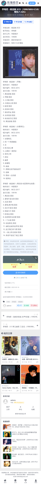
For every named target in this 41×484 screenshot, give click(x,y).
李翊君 (14, 302)
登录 (32, 3)
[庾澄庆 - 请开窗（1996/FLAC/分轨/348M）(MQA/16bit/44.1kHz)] (7, 427)
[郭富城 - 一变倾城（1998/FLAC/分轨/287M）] (30, 374)
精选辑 (20, 302)
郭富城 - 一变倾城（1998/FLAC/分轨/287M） (30, 389)
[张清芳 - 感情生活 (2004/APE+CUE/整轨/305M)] (10, 345)
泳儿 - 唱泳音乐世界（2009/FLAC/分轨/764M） (25, 441)
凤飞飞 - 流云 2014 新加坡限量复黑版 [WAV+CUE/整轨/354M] (24, 433)
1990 (8, 302)
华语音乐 (21, 15)
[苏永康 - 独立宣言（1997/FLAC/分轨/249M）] (7, 456)
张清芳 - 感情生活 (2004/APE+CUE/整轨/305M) (10, 360)
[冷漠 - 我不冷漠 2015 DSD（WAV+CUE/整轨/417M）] (30, 345)
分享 (20, 305)
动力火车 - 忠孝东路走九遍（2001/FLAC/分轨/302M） (25, 463)
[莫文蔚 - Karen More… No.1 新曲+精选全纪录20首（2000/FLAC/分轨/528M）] (7, 449)
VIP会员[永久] (31, 265)
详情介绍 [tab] (8, 22)
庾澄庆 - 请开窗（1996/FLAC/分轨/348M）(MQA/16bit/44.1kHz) (25, 426)
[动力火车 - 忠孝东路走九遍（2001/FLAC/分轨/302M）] (7, 464)
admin (9, 306)
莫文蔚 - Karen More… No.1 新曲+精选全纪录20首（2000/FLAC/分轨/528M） (24, 449)
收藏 (27, 305)
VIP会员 (15, 265)
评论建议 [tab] (29, 22)
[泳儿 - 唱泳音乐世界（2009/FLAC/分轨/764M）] (7, 442)
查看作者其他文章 (20, 414)
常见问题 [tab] (19, 22)
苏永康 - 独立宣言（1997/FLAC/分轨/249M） (24, 455)
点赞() (35, 305)
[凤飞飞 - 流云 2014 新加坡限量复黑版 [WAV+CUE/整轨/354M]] (7, 434)
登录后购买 (21, 272)
